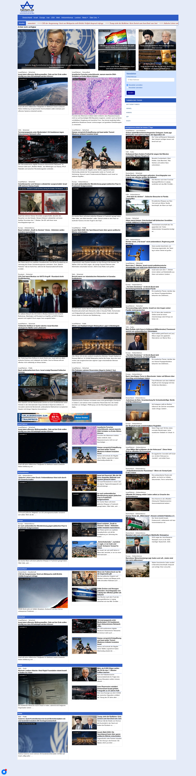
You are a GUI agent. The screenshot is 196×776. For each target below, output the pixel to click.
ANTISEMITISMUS (133, 104)
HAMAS (129, 112)
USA (53, 18)
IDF (127, 116)
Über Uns (93, 18)
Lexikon (78, 18)
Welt (58, 18)
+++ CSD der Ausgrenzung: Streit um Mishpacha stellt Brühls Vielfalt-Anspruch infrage (33, 23)
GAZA (128, 121)
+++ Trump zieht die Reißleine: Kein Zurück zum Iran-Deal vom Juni (94, 23)
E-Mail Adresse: (132, 77)
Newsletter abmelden (136, 87)
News (84, 18)
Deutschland (27, 18)
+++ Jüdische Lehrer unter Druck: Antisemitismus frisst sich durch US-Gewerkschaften (155, 23)
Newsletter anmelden (136, 85)
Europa (42, 18)
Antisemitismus (67, 18)
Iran (48, 18)
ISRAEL (129, 108)
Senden (131, 93)
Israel (36, 18)
